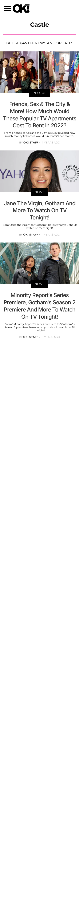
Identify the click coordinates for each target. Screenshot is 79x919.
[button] (8, 9)
